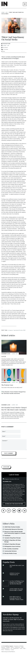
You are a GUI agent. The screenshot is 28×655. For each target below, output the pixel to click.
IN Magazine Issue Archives (12, 546)
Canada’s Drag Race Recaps (12, 538)
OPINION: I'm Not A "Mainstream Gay (15, 573)
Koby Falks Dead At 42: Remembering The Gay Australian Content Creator (16, 598)
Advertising (7, 649)
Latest (4, 45)
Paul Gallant (5, 47)
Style (24, 648)
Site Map (8, 647)
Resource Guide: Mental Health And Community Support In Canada (14, 532)
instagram (10, 330)
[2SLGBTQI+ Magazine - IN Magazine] (4, 4)
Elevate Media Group (10, 553)
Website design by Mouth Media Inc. (8, 651)
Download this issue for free (14, 503)
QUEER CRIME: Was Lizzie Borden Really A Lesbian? (16, 589)
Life (6, 12)
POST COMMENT (8, 453)
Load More (6, 467)
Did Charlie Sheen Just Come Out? (17, 566)
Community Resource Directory (13, 529)
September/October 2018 (19, 330)
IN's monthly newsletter (11, 548)
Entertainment (16, 648)
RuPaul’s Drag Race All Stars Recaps (12, 541)
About (2, 649)
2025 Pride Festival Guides (12, 527)
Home (2, 12)
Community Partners (10, 551)
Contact (12, 649)
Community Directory (5, 648)
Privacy (12, 647)
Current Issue (17, 647)
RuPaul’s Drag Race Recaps (12, 544)
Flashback (7, 535)
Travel (21, 648)
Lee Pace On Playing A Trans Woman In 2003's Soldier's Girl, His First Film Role (17, 582)
